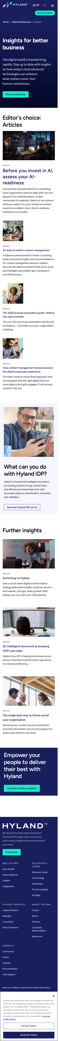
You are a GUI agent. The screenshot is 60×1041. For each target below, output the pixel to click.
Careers (35, 910)
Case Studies (9, 869)
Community (8, 951)
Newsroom (37, 936)
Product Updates (40, 889)
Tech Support (9, 974)
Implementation (10, 910)
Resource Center (40, 872)
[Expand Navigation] (52, 5)
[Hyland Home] (15, 5)
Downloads (37, 883)
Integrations (8, 886)
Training (6, 963)
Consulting (8, 921)
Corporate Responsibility (38, 929)
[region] (29, 1016)
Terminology (38, 878)
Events (6, 957)
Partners (36, 921)
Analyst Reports (10, 874)
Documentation (10, 968)
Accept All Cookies (28, 1034)
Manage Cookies (28, 1025)
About (35, 916)
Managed (7, 916)
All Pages (36, 895)
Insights (6, 880)
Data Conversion (10, 927)
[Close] (53, 995)
